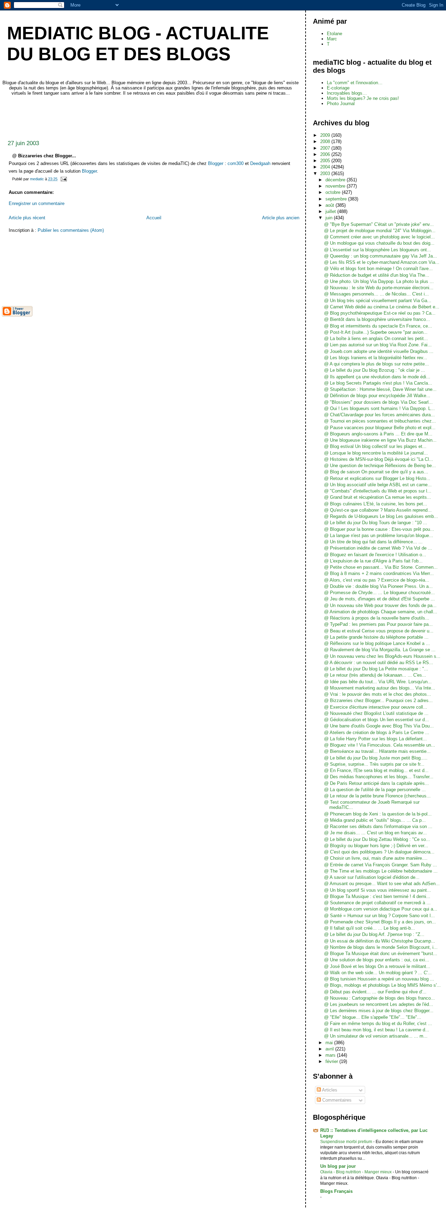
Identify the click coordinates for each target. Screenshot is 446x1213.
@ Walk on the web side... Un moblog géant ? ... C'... (378, 972)
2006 (325, 154)
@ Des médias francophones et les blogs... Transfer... (378, 776)
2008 (325, 141)
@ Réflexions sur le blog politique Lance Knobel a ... (377, 643)
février (332, 1061)
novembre (336, 186)
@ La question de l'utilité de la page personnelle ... (375, 789)
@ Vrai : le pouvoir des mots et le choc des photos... (377, 694)
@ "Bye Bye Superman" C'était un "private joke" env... (379, 224)
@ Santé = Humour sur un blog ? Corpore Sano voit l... (379, 915)
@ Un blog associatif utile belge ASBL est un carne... (378, 484)
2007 (325, 148)
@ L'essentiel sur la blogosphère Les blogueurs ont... (377, 249)
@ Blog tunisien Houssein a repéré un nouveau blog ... (379, 979)
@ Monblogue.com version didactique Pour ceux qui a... (380, 909)
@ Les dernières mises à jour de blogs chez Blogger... (378, 1010)
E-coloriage (338, 87)
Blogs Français (336, 1191)
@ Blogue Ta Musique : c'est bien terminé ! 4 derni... (377, 896)
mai (329, 1042)
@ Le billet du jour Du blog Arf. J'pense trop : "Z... (374, 934)
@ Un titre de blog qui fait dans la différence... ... (373, 541)
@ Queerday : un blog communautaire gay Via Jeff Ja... (380, 256)
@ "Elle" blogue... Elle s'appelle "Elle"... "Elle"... (372, 1017)
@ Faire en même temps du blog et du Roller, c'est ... (378, 1023)
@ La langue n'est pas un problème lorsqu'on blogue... (378, 535)
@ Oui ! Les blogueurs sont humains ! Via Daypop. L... (379, 408)
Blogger (215, 163)
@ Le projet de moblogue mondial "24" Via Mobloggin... (380, 230)
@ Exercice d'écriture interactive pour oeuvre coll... (375, 707)
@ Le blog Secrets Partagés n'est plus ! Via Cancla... (378, 383)
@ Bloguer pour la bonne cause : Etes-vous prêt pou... (379, 529)
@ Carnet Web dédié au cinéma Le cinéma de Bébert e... (381, 306)
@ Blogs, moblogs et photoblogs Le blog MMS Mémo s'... (382, 985)
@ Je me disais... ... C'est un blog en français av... (375, 832)
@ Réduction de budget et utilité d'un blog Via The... (376, 275)
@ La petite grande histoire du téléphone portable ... (376, 637)
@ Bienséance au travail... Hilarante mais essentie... (377, 751)
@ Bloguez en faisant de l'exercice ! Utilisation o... (375, 554)
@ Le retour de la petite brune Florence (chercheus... (377, 795)
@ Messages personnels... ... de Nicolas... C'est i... (376, 294)
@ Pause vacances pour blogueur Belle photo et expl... (380, 427)
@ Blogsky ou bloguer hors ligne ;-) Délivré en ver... (376, 845)
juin (329, 217)
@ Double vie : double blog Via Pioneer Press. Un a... (378, 586)
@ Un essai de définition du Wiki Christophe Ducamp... (379, 941)
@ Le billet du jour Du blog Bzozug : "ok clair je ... (374, 370)
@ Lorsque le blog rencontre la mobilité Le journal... (376, 453)
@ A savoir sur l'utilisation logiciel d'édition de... (372, 877)
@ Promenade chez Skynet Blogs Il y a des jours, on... (380, 921)
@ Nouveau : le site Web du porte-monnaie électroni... (378, 287)
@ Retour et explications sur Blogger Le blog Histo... (377, 478)
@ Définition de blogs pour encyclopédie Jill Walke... (377, 395)
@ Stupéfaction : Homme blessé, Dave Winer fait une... (380, 389)
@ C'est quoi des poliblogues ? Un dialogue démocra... (379, 851)
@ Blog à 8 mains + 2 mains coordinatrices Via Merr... (379, 573)
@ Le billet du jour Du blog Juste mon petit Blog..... (376, 758)
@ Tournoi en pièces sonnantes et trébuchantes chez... (380, 421)
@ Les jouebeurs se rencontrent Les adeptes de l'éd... (378, 1004)
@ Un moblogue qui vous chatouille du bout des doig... (379, 243)
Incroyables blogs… (347, 93)
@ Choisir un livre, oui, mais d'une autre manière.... (376, 858)
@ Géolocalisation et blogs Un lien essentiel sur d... (376, 719)
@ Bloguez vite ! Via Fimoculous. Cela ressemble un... (379, 745)
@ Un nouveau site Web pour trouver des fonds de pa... (380, 605)
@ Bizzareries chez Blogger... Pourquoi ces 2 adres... (378, 700)
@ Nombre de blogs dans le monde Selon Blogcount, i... (381, 947)
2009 (325, 135)
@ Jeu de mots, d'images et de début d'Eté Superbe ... (379, 598)
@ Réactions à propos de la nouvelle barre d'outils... (376, 618)
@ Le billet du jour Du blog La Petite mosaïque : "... (376, 668)
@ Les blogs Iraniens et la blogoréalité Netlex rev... (375, 357)
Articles (329, 1090)
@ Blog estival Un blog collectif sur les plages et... (375, 446)
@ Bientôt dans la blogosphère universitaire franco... (377, 319)
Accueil (153, 217)
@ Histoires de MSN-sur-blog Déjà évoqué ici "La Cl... (378, 459)
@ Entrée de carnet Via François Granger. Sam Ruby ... (380, 864)
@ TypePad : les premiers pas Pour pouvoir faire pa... (378, 624)
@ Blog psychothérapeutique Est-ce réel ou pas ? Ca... (380, 313)
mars (331, 1055)
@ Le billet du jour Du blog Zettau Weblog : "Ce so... (377, 839)
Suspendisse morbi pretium (346, 1141)
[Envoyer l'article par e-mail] (63, 179)
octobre (333, 192)
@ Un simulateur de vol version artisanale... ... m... (376, 1036)
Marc (332, 38)
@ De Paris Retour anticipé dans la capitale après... (376, 783)
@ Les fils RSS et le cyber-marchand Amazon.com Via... (381, 262)
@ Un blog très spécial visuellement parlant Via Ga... (377, 300)
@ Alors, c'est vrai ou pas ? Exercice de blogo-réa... (376, 580)
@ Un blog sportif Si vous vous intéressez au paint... (377, 890)
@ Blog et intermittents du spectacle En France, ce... (378, 326)
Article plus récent (27, 217)
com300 (236, 163)
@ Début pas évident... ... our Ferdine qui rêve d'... (375, 991)
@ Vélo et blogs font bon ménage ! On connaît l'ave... (378, 268)
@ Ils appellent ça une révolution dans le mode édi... (377, 376)
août (330, 205)
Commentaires (336, 1100)
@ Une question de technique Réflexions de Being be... (380, 465)
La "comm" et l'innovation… (355, 82)
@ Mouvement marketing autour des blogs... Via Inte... (379, 688)
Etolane (334, 33)
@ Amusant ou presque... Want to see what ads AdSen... (382, 883)
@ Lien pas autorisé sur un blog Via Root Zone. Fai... (378, 344)
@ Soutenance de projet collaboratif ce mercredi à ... (377, 902)
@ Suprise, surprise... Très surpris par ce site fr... (374, 764)
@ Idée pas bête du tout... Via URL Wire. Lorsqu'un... (378, 681)
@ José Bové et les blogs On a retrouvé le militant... (377, 966)
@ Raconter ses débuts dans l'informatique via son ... (378, 826)
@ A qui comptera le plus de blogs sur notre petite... (376, 364)
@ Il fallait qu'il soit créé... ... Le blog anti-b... (369, 928)
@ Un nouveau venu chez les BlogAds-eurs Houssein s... (382, 656)
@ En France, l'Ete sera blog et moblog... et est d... (376, 770)
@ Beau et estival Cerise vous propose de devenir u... (378, 630)
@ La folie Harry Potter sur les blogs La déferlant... (375, 738)
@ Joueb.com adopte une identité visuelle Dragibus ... (378, 351)
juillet (331, 211)
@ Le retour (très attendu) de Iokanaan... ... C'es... (375, 675)
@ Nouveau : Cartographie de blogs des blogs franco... (379, 998)
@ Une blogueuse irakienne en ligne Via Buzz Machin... (380, 440)
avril (330, 1048)
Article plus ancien (280, 217)
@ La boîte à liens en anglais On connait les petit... (376, 338)
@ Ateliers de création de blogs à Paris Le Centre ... (376, 732)
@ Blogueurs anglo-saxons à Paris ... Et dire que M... (378, 433)
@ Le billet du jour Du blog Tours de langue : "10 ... (375, 522)
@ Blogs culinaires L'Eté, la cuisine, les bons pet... (375, 503)
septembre (336, 199)
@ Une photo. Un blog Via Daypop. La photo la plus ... (379, 281)
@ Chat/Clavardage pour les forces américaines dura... (379, 414)
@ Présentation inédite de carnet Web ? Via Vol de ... (378, 548)
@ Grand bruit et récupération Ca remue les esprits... (377, 497)
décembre (336, 179)
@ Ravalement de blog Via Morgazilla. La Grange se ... (380, 649)
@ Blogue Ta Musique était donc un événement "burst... (380, 953)
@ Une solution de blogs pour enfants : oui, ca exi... (376, 959)
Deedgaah (260, 163)
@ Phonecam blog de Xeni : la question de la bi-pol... (378, 814)
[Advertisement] (128, 116)
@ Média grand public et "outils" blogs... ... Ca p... (375, 820)
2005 (325, 160)
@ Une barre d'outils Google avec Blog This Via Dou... (379, 725)
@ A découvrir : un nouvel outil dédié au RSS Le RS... (378, 662)
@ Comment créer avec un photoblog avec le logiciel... (379, 236)
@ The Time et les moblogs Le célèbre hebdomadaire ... (381, 871)
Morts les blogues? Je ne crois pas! (363, 98)
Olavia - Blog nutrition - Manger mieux (356, 1171)
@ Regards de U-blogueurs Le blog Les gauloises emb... (381, 516)
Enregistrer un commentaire (36, 203)
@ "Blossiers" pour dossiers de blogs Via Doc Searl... (378, 402)
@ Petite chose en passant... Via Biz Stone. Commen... (381, 567)
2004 (325, 167)
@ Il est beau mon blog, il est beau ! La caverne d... (376, 1029)
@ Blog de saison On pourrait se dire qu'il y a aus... (376, 471)
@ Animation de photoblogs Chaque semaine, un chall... (380, 611)
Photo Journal (341, 103)
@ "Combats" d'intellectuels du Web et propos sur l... (377, 491)
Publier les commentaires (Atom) (71, 230)
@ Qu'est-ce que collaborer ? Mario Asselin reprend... (378, 510)
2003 (325, 173)
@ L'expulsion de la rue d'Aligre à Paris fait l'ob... (373, 561)
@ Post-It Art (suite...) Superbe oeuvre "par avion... (376, 332)
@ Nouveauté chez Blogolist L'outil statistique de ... (376, 713)
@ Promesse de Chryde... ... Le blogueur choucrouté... (379, 592)
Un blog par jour (338, 1166)
